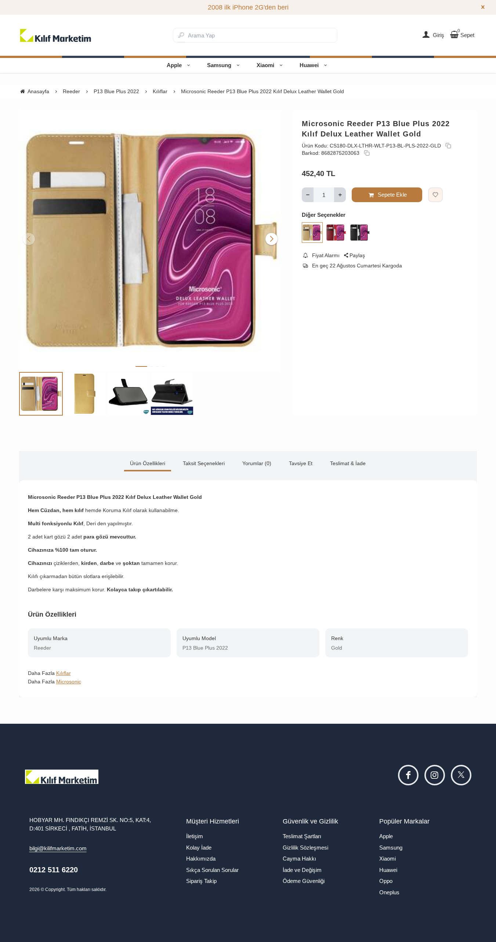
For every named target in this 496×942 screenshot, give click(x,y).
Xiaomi (265, 65)
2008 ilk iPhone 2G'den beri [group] (248, 7)
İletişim (194, 836)
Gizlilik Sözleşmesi (305, 847)
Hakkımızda (201, 858)
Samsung (219, 65)
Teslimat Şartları (302, 836)
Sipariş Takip (201, 881)
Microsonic (68, 681)
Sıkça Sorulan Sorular (212, 870)
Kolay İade (198, 847)
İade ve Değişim (302, 870)
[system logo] (56, 35)
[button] (141, 366)
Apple (174, 65)
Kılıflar (63, 673)
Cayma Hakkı (299, 858)
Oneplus (389, 892)
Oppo (385, 881)
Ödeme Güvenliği (304, 881)
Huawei (309, 65)
